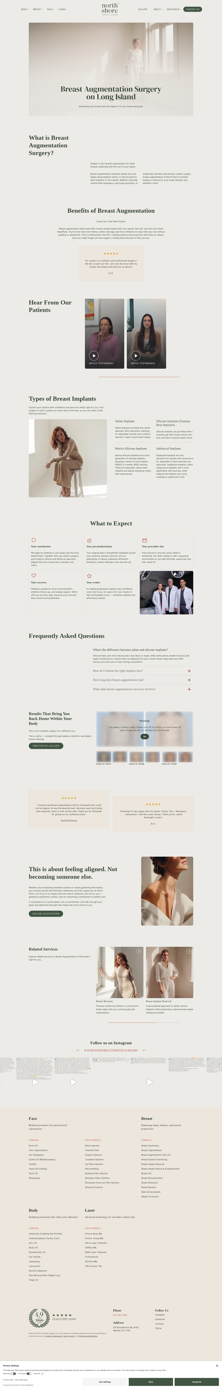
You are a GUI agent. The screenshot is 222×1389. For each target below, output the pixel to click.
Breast (37, 9)
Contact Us (192, 9)
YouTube (159, 1324)
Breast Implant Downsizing (160, 1001)
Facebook (160, 1319)
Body (24, 9)
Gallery (142, 9)
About (157, 9)
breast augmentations (88, 1336)
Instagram (160, 1314)
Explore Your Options (46, 913)
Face (49, 9)
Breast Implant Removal (109, 1001)
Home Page (120, 6)
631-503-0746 (120, 1315)
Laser (61, 9)
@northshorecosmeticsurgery (111, 1050)
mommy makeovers (54, 1336)
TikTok (158, 1328)
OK (144, 736)
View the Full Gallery (46, 746)
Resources (173, 9)
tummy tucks (68, 1336)
